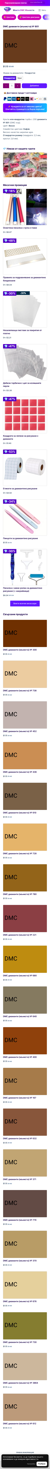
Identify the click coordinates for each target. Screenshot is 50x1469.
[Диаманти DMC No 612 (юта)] (25, 1407)
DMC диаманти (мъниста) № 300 (20, 650)
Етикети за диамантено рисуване (20, 488)
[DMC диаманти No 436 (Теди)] (25, 755)
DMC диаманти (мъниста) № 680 (20, 975)
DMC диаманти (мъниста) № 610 (19, 812)
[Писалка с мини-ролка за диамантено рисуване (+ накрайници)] (25, 567)
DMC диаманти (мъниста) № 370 (20, 1260)
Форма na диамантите (13, 73)
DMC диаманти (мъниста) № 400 (20, 1057)
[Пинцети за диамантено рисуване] (25, 517)
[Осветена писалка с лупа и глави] (25, 207)
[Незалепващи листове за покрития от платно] (25, 309)
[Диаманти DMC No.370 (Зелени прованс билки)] (25, 1244)
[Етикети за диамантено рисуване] (25, 468)
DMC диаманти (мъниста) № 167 (19, 1098)
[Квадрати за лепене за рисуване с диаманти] (25, 415)
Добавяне (34, 85)
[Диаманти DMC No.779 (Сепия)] (25, 1203)
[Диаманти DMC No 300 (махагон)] (25, 633)
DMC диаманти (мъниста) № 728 (20, 853)
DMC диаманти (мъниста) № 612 (19, 1423)
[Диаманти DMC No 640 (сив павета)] (25, 1000)
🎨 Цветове (9, 17)
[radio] (10, 78)
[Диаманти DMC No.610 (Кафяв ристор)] (25, 796)
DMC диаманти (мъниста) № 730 (20, 1342)
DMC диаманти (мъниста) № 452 (20, 731)
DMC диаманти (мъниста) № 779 (19, 1220)
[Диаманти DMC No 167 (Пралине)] (25, 1081)
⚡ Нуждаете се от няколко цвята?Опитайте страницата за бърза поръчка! (25, 107)
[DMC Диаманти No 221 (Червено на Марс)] (25, 918)
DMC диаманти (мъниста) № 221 (19, 935)
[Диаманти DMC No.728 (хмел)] (25, 837)
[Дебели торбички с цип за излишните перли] (25, 362)
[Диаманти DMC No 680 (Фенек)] (25, 959)
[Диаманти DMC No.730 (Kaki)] (25, 1326)
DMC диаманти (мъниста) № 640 (20, 1016)
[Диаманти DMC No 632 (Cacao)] (25, 1122)
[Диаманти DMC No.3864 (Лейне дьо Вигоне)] (25, 1366)
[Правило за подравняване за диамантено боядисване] (25, 256)
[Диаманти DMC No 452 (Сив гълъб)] (25, 715)
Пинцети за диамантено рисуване (20, 538)
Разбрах (41, 1464)
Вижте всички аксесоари (24, 603)
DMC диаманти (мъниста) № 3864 (20, 1383)
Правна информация (25, 1452)
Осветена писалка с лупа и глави (20, 228)
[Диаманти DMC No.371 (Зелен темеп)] (25, 1163)
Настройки (31, 1464)
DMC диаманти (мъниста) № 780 (20, 894)
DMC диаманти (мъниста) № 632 (20, 1138)
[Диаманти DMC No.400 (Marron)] (25, 1040)
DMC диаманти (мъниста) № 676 (20, 1301)
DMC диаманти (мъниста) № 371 (19, 1179)
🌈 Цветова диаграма (29, 17)
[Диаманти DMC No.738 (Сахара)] (25, 674)
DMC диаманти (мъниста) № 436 (20, 772)
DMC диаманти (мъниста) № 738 (20, 690)
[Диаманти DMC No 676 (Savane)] (25, 1285)
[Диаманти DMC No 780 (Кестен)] (25, 878)
